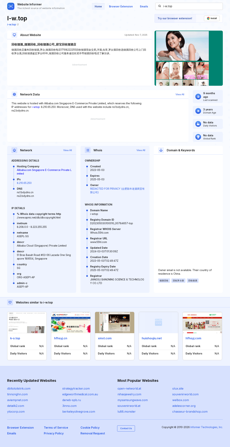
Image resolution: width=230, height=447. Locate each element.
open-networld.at (129, 388)
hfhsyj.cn (60, 338)
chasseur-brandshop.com (190, 411)
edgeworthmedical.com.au (80, 394)
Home (98, 6)
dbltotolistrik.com (18, 388)
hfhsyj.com (193, 338)
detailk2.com (15, 406)
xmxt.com (105, 338)
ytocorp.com (16, 411)
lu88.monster (127, 411)
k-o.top (15, 338)
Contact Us (126, 428)
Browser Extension (121, 6)
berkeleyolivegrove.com (78, 411)
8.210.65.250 (24, 182)
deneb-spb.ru (71, 400)
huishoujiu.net (152, 338)
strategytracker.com (76, 388)
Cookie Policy (90, 427)
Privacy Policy (54, 433)
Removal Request (92, 433)
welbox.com (180, 400)
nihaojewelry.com (129, 394)
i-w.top (11, 24)
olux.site (177, 388)
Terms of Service (56, 427)
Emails (144, 6)
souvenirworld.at (129, 406)
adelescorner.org (184, 406)
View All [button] (180, 94)
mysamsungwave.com (133, 400)
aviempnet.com (17, 400)
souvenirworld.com (185, 394)
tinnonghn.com (17, 394)
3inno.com (69, 406)
